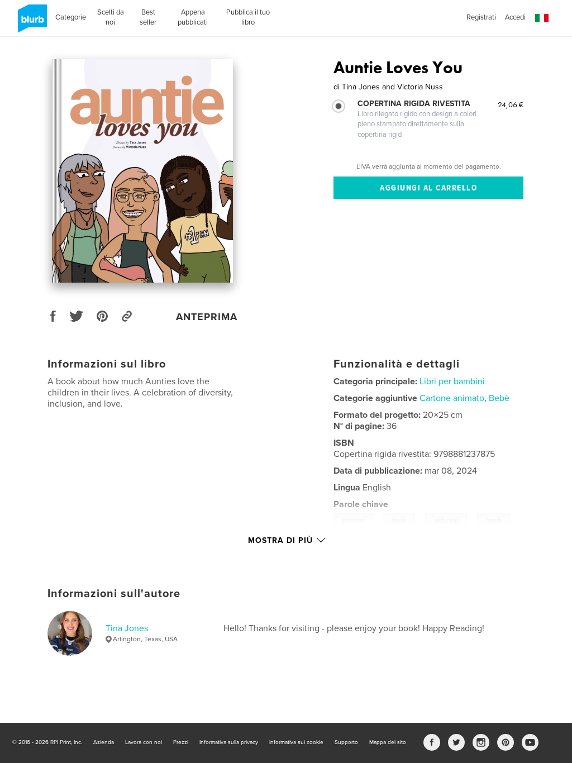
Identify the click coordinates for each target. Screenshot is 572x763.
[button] (542, 18)
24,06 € (510, 104)
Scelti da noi (110, 17)
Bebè (499, 398)
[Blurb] (30, 22)
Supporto (346, 742)
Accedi (515, 17)
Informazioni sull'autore (113, 593)
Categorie (70, 17)
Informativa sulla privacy (228, 742)
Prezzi (180, 742)
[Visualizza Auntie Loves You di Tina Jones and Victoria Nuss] (142, 171)
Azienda (103, 742)
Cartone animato (452, 398)
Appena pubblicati (193, 17)
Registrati (481, 17)
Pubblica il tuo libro (248, 17)
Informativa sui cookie (296, 742)
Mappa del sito (387, 742)
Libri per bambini (452, 381)
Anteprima (206, 317)
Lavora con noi (143, 742)
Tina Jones (127, 628)
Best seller (148, 17)
